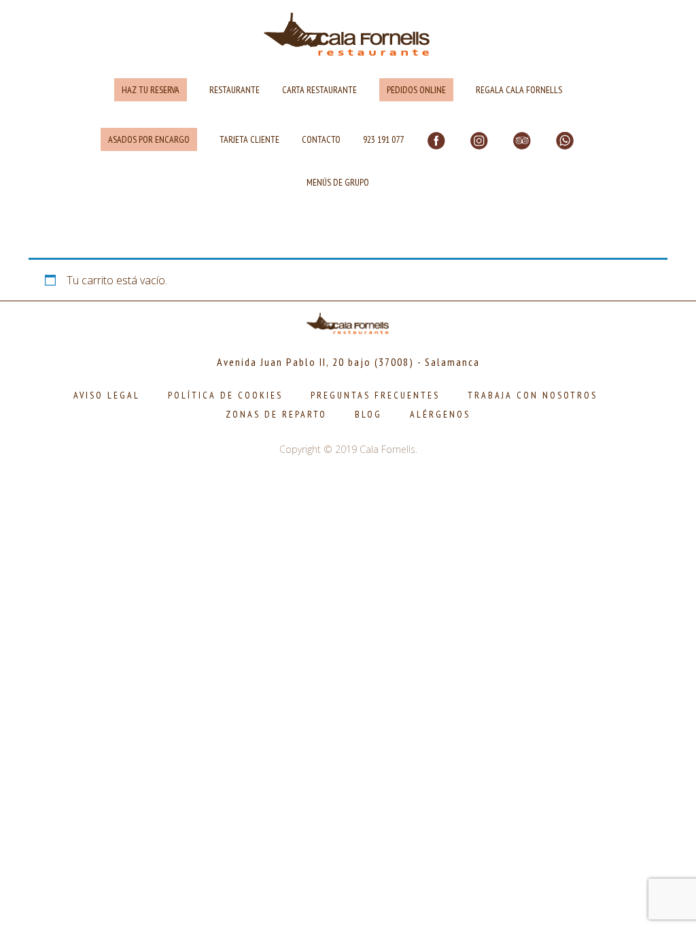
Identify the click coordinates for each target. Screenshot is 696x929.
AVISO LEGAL (106, 395)
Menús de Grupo (338, 182)
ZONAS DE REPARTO (276, 414)
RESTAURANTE (234, 90)
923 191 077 (383, 139)
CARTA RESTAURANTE (319, 90)
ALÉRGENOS (440, 414)
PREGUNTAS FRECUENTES (375, 395)
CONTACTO (321, 139)
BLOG (368, 414)
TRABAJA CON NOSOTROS (532, 395)
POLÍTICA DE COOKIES (225, 395)
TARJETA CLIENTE (249, 139)
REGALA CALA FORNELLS (519, 90)
